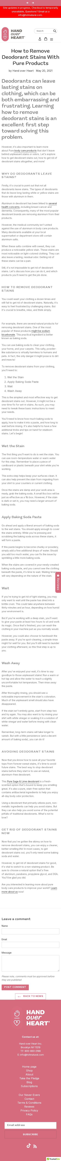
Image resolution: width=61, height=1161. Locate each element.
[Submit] (54, 30)
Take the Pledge (29, 1078)
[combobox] (45, 31)
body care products (25, 150)
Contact (29, 1098)
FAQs (29, 1114)
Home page (29, 1066)
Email (4, 939)
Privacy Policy (29, 1110)
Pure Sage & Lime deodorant (23, 781)
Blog (29, 1082)
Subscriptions (29, 1086)
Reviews (29, 1106)
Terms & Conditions (29, 1102)
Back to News (33, 996)
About (29, 1074)
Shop (29, 1070)
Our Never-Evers (29, 1094)
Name (5, 925)
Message (7, 952)
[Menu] (51, 38)
